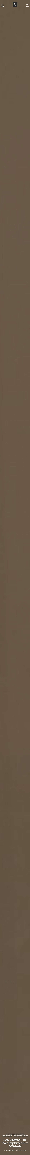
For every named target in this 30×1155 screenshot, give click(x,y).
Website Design (7, 1136)
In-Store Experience (12, 1134)
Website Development (20, 1136)
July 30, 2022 (22, 1150)
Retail (22, 1134)
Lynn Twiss (11, 1150)
